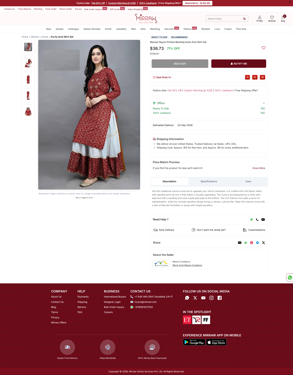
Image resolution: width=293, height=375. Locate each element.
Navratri (171, 28)
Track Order (51, 9)
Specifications (209, 181)
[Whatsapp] (187, 298)
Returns (81, 307)
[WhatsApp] (251, 219)
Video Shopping (137, 9)
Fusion (228, 28)
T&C (262, 108)
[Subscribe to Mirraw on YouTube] (203, 298)
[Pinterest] (251, 242)
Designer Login (112, 301)
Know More (259, 168)
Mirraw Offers (58, 322)
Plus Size (241, 28)
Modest (205, 28)
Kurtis (108, 28)
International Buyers (115, 296)
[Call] (257, 219)
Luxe (217, 28)
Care (248, 181)
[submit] (244, 18)
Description (169, 181)
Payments (82, 296)
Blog (53, 307)
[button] (28, 47)
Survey (78, 9)
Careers (108, 312)
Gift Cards (117, 9)
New (48, 28)
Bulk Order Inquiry (95, 9)
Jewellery (121, 28)
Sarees (59, 28)
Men (133, 28)
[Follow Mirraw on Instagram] (211, 298)
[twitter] (263, 242)
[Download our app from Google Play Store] (194, 341)
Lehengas (73, 28)
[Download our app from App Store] (216, 341)
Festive (190, 28)
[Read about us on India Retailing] (196, 319)
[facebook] (257, 242)
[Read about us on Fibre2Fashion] (206, 319)
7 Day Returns (24, 9)
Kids (143, 28)
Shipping (82, 301)
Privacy (55, 317)
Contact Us (9, 9)
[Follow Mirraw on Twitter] (195, 298)
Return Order (65, 9)
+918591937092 (144, 307)
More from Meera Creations (187, 265)
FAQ (79, 312)
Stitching (38, 9)
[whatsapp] (245, 242)
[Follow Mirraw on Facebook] (219, 298)
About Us (56, 296)
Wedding (155, 28)
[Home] (146, 18)
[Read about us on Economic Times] (187, 319)
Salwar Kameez (92, 28)
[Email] (263, 219)
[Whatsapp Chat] (289, 277)
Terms (54, 312)
